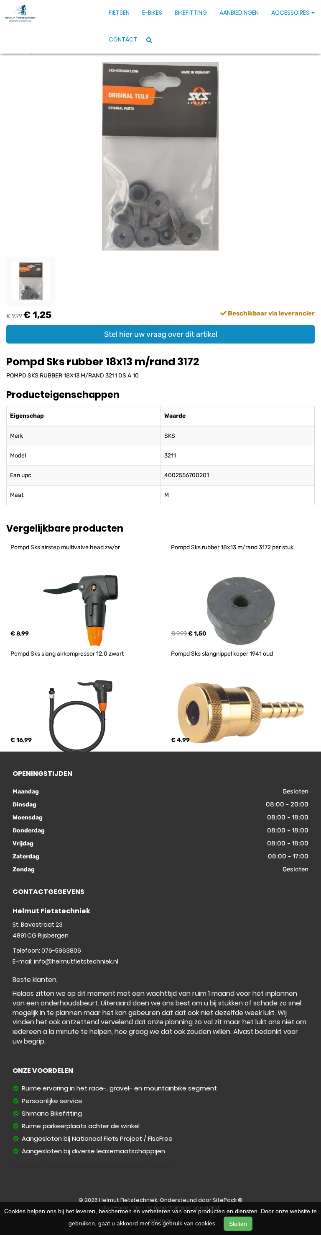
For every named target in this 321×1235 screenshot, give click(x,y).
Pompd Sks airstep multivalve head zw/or (65, 547)
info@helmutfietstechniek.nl (76, 961)
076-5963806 (61, 950)
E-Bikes (152, 12)
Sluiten (238, 1223)
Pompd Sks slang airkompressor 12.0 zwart (67, 653)
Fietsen (119, 12)
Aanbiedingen (239, 12)
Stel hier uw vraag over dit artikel (160, 334)
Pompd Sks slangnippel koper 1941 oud (222, 653)
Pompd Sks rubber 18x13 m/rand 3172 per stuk (232, 547)
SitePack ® (227, 1200)
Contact (123, 39)
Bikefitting (191, 12)
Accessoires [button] (291, 12)
